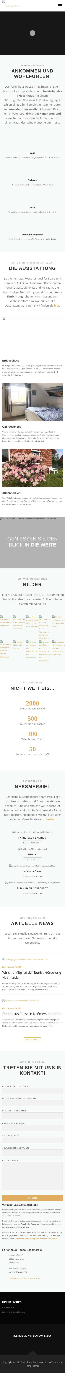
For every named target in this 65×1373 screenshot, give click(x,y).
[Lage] (32, 141)
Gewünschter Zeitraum (15, 1148)
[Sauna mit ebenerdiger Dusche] (19, 645)
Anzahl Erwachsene (13, 1123)
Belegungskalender (32, 234)
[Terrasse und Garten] (45, 651)
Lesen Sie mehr (32, 1040)
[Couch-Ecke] (45, 627)
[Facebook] (24, 1342)
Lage (32, 153)
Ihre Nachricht (11, 1160)
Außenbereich (11, 493)
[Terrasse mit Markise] (32, 650)
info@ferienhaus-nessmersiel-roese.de (24, 1278)
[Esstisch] (32, 621)
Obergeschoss (11, 426)
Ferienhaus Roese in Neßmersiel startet (31, 1013)
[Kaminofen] (19, 623)
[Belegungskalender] (32, 223)
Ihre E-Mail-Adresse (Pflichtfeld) (21, 1098)
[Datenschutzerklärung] (41, 1342)
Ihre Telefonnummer (14, 1111)
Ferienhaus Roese (11, 967)
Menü (59, 5)
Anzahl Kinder (10, 1135)
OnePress (46, 1362)
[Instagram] (32, 1342)
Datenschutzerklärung (13, 1312)
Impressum (8, 1307)
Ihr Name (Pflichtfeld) (15, 1086)
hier (56, 305)
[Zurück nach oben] (32, 1355)
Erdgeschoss (10, 360)
